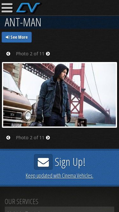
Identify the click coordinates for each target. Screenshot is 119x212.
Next (50, 57)
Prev (10, 57)
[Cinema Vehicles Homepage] (29, 8)
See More (19, 37)
